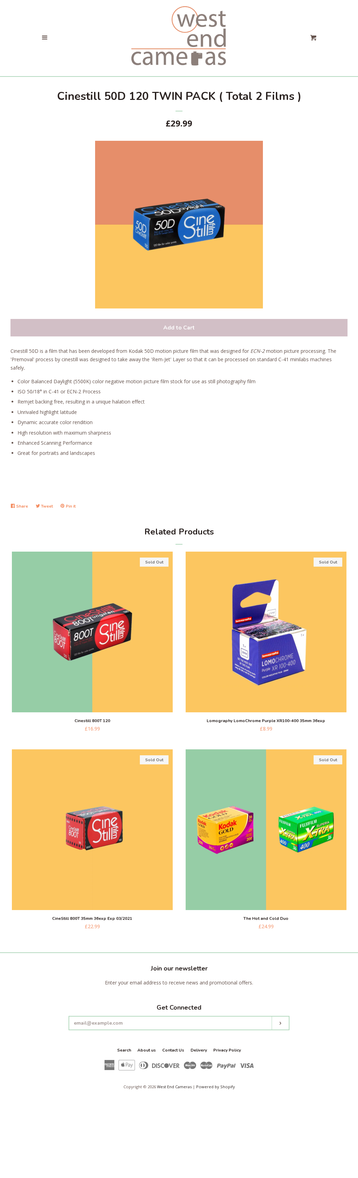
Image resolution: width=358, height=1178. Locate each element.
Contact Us (173, 1050)
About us (146, 1050)
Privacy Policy (227, 1050)
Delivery (199, 1050)
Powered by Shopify (215, 1086)
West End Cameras (174, 1086)
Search (124, 1050)
